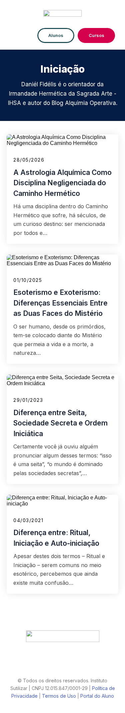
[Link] (37, 663)
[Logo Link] (62, 636)
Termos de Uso (59, 696)
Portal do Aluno (97, 696)
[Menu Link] (22, 35)
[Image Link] (62, 15)
